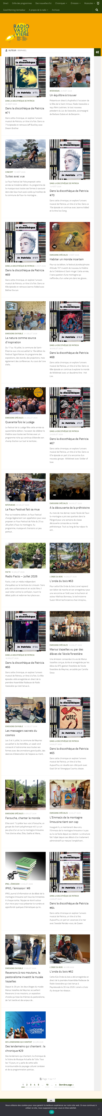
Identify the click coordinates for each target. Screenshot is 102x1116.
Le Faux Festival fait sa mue (22, 509)
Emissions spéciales (59, 255)
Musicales (88, 3)
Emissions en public (14, 334)
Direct (5, 3)
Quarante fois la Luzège (19, 422)
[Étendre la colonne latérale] (97, 52)
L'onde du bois (56, 577)
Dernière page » (66, 1084)
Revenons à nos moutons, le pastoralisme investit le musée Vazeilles (24, 977)
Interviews (55, 91)
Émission (75, 3)
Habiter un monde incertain (67, 259)
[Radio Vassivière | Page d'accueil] (18, 33)
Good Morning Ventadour (14, 10)
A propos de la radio (37, 10)
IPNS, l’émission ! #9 (17, 888)
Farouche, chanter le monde (22, 818)
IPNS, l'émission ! (12, 884)
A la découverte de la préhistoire (70, 507)
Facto (7, 572)
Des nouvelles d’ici (43, 3)
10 (47, 1084)
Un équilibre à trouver (63, 95)
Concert (9, 172)
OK (51, 1112)
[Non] (98, 1109)
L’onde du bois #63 (61, 581)
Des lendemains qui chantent (18, 1042)
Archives (56, 10)
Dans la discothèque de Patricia (19, 101)
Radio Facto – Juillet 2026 (21, 576)
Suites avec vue (15, 176)
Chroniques (60, 3)
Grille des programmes (22, 3)
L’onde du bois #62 (61, 971)
